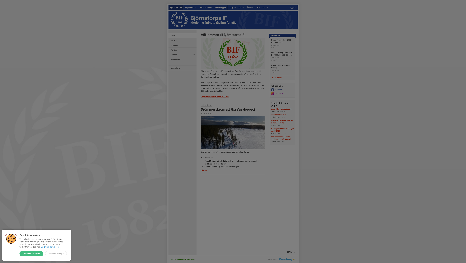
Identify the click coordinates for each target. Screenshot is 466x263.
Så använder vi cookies (51, 247)
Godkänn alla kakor (31, 253)
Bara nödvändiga (55, 253)
